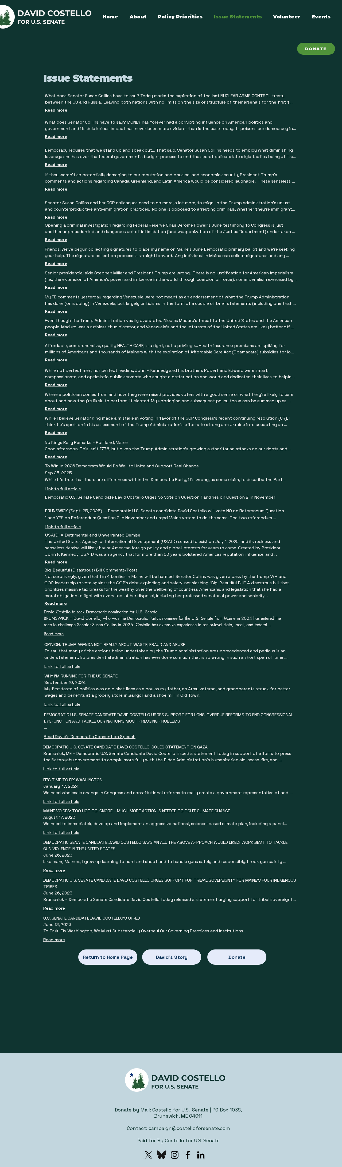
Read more (56, 110)
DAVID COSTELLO (54, 13)
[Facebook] (187, 1155)
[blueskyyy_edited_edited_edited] (161, 1155)
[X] (148, 1155)
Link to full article (63, 489)
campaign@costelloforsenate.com (189, 1128)
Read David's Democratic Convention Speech (89, 736)
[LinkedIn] (201, 1155)
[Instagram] (174, 1155)
